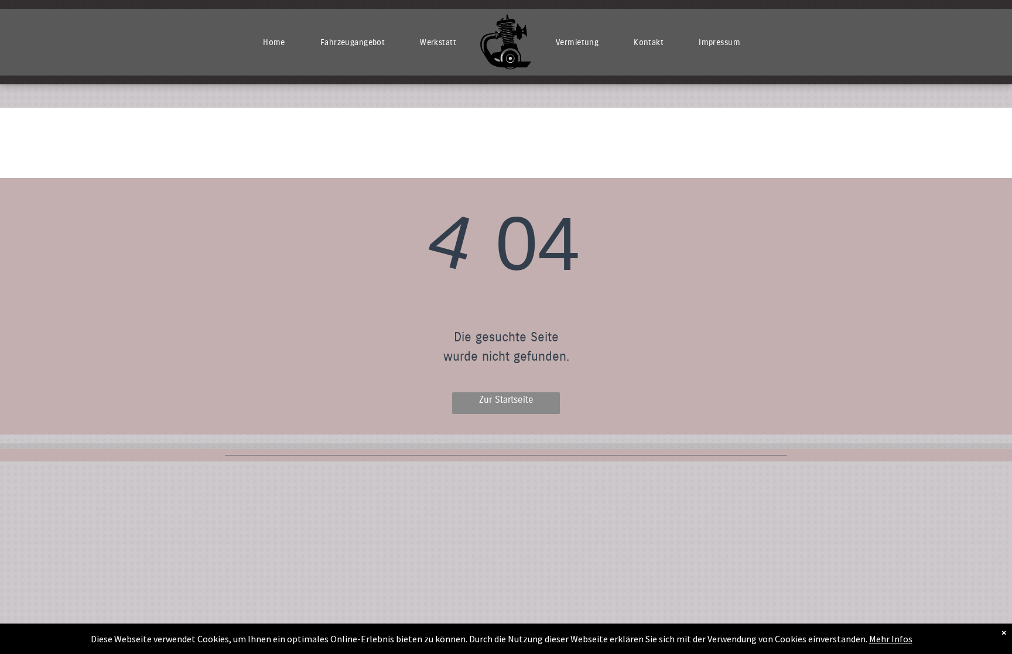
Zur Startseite (506, 399)
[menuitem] (274, 42)
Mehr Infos (890, 639)
